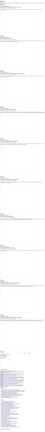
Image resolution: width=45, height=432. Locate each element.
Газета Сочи (14, 8)
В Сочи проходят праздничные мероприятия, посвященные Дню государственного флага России (12, 380)
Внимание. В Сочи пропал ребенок (5, 422)
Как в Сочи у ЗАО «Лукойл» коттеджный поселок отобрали (8, 418)
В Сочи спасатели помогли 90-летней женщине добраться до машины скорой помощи (12, 73)
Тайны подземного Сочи (4, 416)
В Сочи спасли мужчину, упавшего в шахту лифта (7, 247)
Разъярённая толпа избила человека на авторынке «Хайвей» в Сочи (9, 421)
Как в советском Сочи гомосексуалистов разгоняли (7, 401)
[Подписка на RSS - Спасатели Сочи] (5, 354)
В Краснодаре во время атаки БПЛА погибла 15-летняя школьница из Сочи (9, 374)
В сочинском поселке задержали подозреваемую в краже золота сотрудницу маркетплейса (11, 385)
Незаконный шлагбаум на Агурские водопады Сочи (7, 406)
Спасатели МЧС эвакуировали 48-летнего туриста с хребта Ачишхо (9, 397)
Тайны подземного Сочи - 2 (4, 419)
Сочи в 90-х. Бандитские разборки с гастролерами (7, 412)
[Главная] (1, 0)
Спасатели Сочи (2, 35)
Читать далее (2, 36)
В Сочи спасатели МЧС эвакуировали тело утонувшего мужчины (9, 179)
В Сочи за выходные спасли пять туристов (6, 38)
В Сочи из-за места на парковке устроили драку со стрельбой (8, 405)
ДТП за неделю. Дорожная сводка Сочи (5, 372)
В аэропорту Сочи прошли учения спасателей (6, 216)
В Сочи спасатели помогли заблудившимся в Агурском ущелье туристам (9, 383)
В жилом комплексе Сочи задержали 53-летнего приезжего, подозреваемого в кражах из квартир (12, 377)
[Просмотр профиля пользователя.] (4, 5)
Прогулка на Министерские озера (5, 411)
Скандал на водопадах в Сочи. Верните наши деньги (7, 404)
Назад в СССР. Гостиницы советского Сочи (6, 409)
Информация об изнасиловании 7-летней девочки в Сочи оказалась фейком (10, 426)
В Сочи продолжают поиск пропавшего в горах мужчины (8, 109)
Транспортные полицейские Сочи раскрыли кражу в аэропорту (8, 375)
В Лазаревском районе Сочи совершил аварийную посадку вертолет (9, 392)
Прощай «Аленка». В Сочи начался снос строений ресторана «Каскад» (9, 414)
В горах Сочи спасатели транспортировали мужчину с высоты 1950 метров (11, 317)
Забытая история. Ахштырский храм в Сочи (6, 420)
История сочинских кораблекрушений (5, 415)
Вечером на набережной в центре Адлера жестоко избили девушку (9, 423)
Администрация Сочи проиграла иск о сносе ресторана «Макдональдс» (9, 413)
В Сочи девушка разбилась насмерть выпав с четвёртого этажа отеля (9, 408)
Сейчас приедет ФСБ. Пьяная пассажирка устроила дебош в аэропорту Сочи (10, 407)
